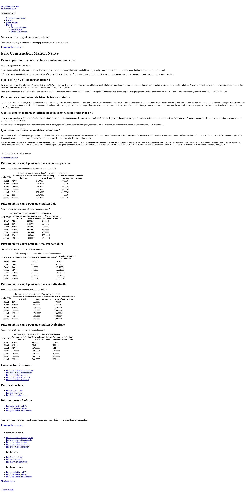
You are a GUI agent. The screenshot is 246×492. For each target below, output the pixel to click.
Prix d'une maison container (17, 380)
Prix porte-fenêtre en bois (16, 408)
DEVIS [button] (9, 25)
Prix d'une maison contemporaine (19, 370)
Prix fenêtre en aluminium (16, 395)
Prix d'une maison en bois (16, 375)
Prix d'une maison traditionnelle (19, 373)
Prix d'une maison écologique (18, 377)
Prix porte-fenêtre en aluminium (19, 410)
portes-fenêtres (12, 22)
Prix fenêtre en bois (14, 393)
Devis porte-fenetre (19, 32)
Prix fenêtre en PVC (14, 390)
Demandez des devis (9, 158)
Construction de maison (15, 18)
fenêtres (9, 20)
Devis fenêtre (16, 29)
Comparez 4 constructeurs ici (68, 169)
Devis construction (18, 27)
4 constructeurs (12, 47)
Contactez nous (7, 490)
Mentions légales (8, 481)
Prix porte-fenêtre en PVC (16, 406)
